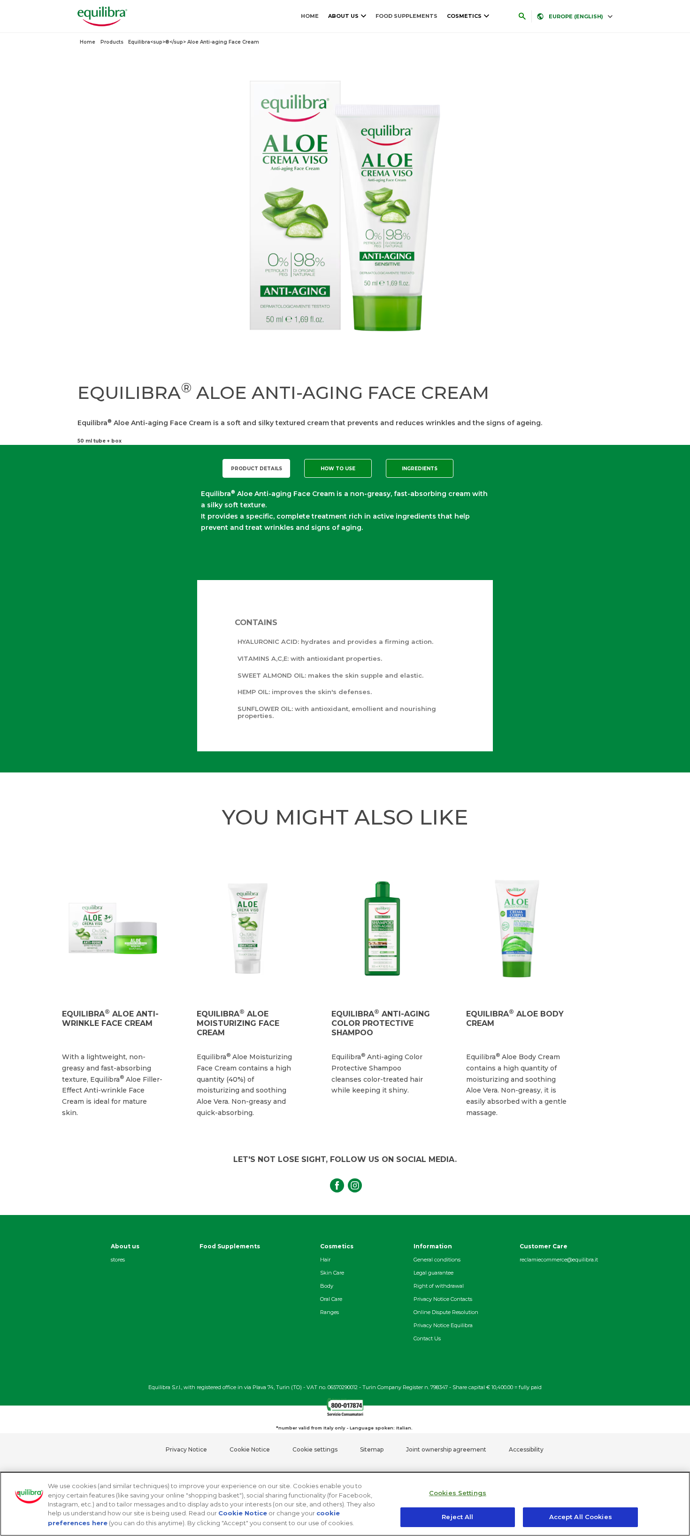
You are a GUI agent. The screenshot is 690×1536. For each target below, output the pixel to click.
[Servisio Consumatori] (345, 1413)
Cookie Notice (242, 1513)
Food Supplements (406, 16)
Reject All (457, 1516)
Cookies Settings (457, 1493)
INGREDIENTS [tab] (419, 469)
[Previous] (48, 989)
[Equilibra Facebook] (336, 1180)
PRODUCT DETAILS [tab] (256, 469)
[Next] (578, 989)
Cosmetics (464, 16)
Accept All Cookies (580, 1516)
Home (310, 16)
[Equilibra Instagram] (354, 1180)
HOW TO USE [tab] (338, 469)
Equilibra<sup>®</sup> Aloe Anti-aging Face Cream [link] (193, 42)
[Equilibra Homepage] (100, 16)
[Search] (522, 16)
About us (343, 16)
